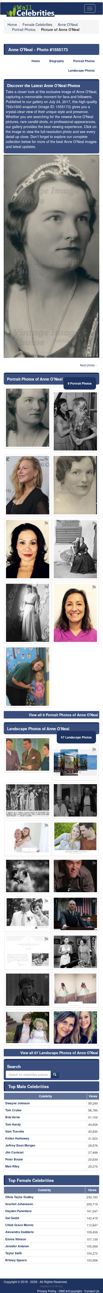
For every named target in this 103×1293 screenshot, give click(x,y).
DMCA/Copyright (70, 1291)
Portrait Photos (84, 61)
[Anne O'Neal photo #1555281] (27, 677)
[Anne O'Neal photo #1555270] (27, 838)
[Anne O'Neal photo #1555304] (27, 876)
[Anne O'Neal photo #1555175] (75, 800)
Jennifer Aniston (17, 1246)
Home (36, 61)
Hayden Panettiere (18, 1211)
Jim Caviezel (14, 1152)
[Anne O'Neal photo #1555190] (75, 1027)
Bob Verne (12, 1117)
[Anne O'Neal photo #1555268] (27, 1027)
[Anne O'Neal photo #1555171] (75, 952)
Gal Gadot (12, 1218)
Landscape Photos (81, 70)
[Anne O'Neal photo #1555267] (27, 549)
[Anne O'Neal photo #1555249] (27, 754)
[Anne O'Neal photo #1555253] (75, 914)
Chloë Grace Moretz (19, 1225)
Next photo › (88, 365)
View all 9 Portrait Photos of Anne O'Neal (63, 714)
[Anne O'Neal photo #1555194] (75, 876)
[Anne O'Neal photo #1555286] (75, 421)
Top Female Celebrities (31, 1180)
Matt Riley (12, 1166)
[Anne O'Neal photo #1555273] (75, 838)
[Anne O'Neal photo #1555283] (75, 762)
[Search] (54, 1074)
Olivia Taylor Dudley (19, 1197)
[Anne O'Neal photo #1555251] (27, 485)
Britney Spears (16, 1260)
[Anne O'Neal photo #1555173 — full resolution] (51, 256)
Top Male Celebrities (28, 1086)
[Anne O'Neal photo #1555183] (27, 800)
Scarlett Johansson (19, 1204)
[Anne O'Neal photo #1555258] (75, 549)
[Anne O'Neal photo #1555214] (27, 914)
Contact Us (91, 1291)
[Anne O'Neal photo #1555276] (75, 990)
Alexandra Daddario (19, 1232)
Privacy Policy (46, 1291)
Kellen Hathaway (17, 1138)
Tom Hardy (13, 1124)
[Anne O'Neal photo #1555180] (75, 485)
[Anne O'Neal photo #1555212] (75, 613)
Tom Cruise (13, 1110)
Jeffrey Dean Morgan (20, 1145)
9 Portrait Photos (80, 383)
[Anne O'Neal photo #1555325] (27, 613)
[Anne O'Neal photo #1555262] (27, 952)
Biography (56, 61)
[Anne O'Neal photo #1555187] (27, 990)
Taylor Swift (13, 1253)
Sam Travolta (14, 1131)
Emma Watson (15, 1239)
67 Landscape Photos (76, 737)
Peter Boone (14, 1159)
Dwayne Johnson (17, 1103)
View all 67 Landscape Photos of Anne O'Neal (59, 1052)
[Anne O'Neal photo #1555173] (27, 418)
